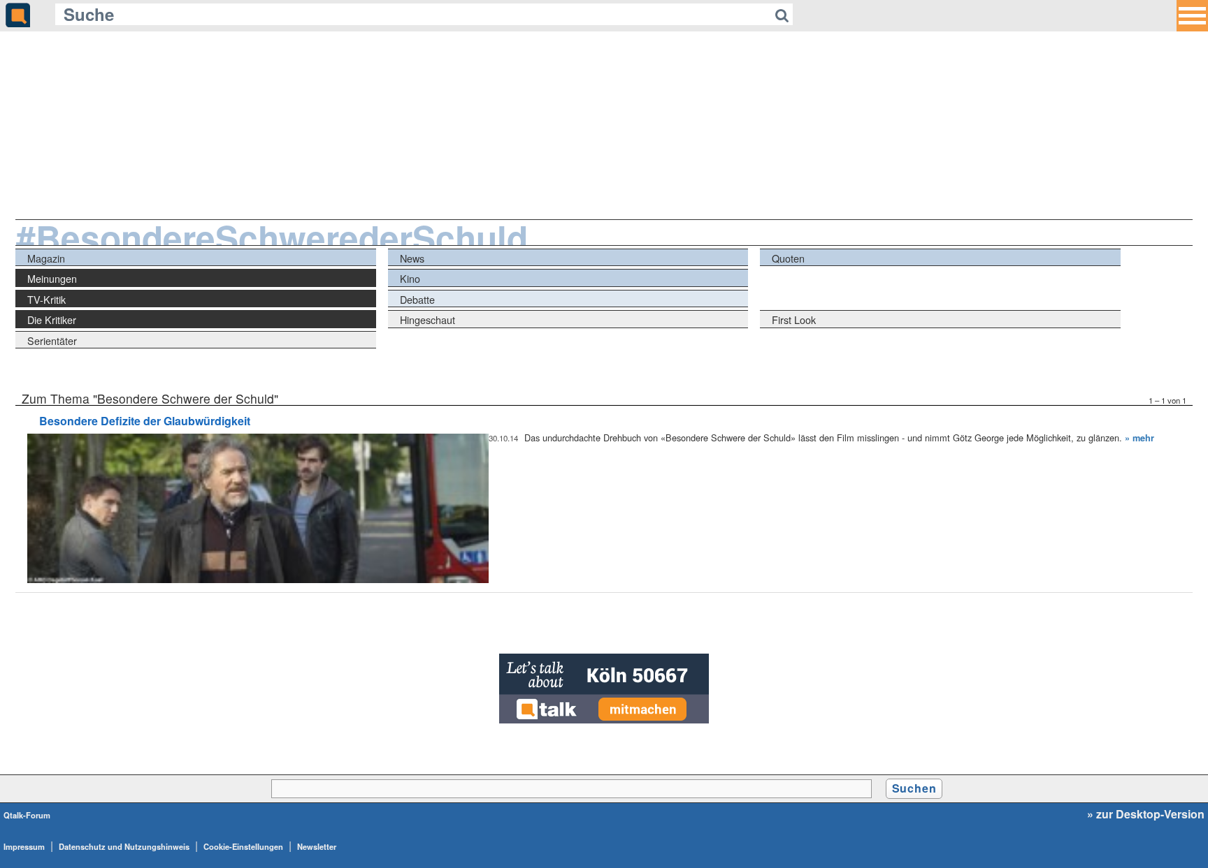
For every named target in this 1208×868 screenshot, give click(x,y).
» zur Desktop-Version (1146, 814)
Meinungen (52, 278)
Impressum (24, 846)
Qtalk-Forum (26, 815)
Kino (410, 278)
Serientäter (52, 340)
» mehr (1139, 438)
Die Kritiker (51, 319)
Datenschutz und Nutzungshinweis (124, 846)
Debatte (417, 299)
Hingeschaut (427, 319)
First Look (794, 319)
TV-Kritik (46, 299)
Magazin (46, 258)
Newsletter (316, 846)
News (412, 258)
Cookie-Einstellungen (243, 846)
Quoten (788, 258)
